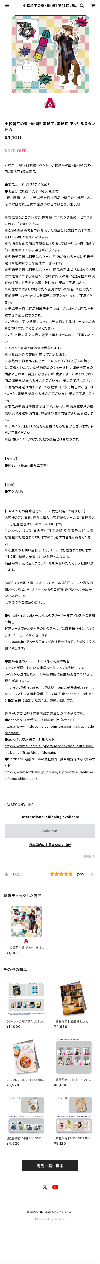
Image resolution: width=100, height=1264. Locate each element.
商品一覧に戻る (50, 1166)
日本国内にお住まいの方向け (50, 845)
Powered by (45, 1219)
